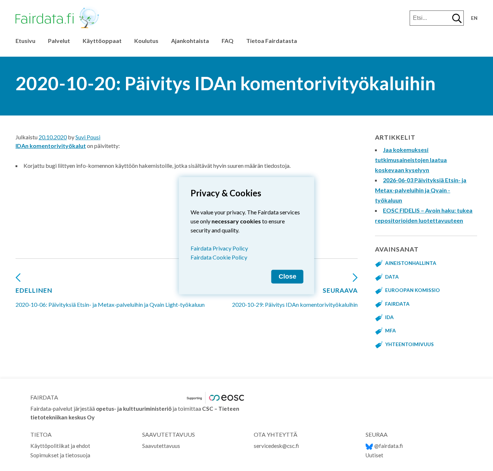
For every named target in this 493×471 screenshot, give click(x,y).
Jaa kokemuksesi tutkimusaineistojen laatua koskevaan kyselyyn (411, 159)
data (392, 277)
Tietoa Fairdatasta (271, 40)
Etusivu (25, 40)
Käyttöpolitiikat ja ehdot (60, 445)
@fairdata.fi (388, 445)
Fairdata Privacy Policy (219, 247)
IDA (389, 317)
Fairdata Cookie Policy (219, 256)
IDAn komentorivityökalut (51, 145)
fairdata (397, 304)
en (474, 18)
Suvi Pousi (87, 137)
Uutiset (374, 455)
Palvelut (59, 40)
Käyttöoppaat (102, 40)
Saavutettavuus (161, 445)
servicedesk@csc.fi (276, 445)
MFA (390, 330)
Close (287, 276)
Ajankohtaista (190, 40)
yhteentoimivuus (409, 344)
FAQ (228, 40)
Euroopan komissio (412, 290)
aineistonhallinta (410, 263)
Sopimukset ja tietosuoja (60, 455)
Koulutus (146, 40)
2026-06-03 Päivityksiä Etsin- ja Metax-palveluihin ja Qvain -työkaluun (420, 190)
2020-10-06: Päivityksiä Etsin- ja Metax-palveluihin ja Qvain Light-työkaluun (110, 297)
